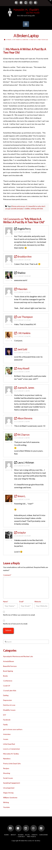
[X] (21, 3)
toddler (27, 209)
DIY (4, 715)
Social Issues (8, 778)
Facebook (6, 720)
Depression (7, 700)
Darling (5, 695)
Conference (7, 681)
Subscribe (43, 834)
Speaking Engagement (11, 783)
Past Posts (31, 836)
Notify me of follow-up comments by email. (19, 615)
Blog (27, 834)
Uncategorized (8, 788)
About (13, 834)
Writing (6, 802)
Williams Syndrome (10, 797)
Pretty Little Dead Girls (12, 763)
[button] (26, 24)
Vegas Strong (8, 793)
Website (37, 601)
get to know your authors (12, 729)
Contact (21, 836)
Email (21, 601)
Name (5, 601)
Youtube (6, 807)
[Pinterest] (35, 3)
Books (5, 676)
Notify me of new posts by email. (15, 624)
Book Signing (8, 671)
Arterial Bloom (8, 661)
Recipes (6, 768)
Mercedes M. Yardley (11, 754)
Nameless (7, 759)
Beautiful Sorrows (10, 666)
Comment (7, 575)
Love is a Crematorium (11, 749)
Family (5, 724)
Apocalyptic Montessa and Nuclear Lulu (18, 656)
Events (34, 834)
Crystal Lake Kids (9, 690)
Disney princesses (18, 206)
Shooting (6, 773)
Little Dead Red (9, 744)
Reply (8, 236)
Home (6, 834)
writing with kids (37, 209)
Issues (5, 739)
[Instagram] (31, 3)
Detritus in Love (9, 705)
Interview (7, 734)
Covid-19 (6, 686)
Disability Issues (9, 710)
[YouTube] (26, 3)
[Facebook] (16, 3)
